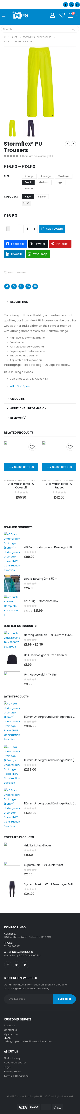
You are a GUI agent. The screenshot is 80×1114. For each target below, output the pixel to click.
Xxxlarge (46, 176)
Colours (10, 197)
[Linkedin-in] (25, 964)
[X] (71, 4)
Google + (28, 286)
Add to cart (54, 229)
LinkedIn (21, 286)
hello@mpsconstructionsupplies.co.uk (28, 1041)
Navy (28, 196)
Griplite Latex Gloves (37, 845)
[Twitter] (16, 964)
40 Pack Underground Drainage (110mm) (51, 547)
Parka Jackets (49, 480)
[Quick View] (21, 461)
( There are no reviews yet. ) (36, 156)
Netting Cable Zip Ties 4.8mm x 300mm (51, 635)
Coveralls (30, 480)
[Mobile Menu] (5, 15)
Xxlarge (29, 176)
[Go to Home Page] (5, 37)
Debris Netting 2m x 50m (40, 579)
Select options (24, 467)
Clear (26, 203)
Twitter (14, 286)
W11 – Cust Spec (20, 386)
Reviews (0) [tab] (18, 418)
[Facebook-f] (7, 964)
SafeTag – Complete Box (41, 601)
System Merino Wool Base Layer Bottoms (51, 884)
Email (35, 286)
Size (6, 176)
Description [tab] (19, 302)
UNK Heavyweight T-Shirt (40, 674)
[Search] (73, 29)
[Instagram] (77, 4)
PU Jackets (61, 480)
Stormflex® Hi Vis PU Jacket (59, 485)
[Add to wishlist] (32, 447)
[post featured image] (12, 552)
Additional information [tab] (28, 408)
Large (59, 182)
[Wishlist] (62, 15)
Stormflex (9, 480)
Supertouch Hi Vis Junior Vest (43, 865)
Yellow (42, 196)
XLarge (29, 188)
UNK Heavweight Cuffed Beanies (46, 655)
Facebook (7, 286)
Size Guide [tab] (17, 399)
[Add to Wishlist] (8, 229)
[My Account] (52, 15)
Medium (44, 182)
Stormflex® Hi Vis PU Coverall (21, 485)
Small (28, 182)
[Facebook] (65, 4)
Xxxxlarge (63, 176)
